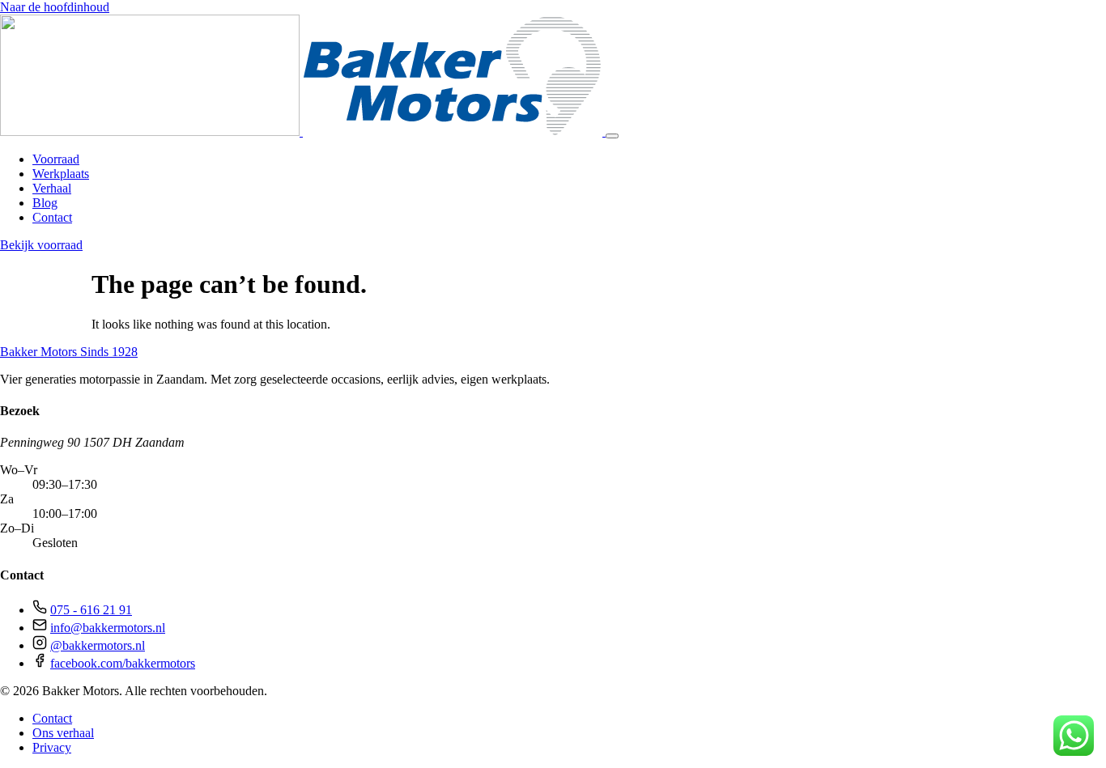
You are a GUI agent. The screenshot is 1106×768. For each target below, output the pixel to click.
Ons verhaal (63, 733)
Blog (44, 203)
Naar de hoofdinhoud (54, 7)
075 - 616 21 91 (91, 610)
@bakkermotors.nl (97, 645)
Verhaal (51, 188)
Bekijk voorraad (41, 245)
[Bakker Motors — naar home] (303, 131)
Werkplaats (60, 173)
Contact (52, 217)
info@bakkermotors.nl (107, 627)
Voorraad (55, 159)
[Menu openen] (612, 136)
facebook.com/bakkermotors (122, 663)
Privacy (51, 747)
